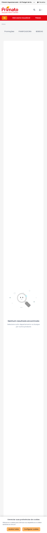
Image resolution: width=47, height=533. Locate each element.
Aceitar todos (14, 529)
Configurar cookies (31, 529)
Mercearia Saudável (21, 18)
